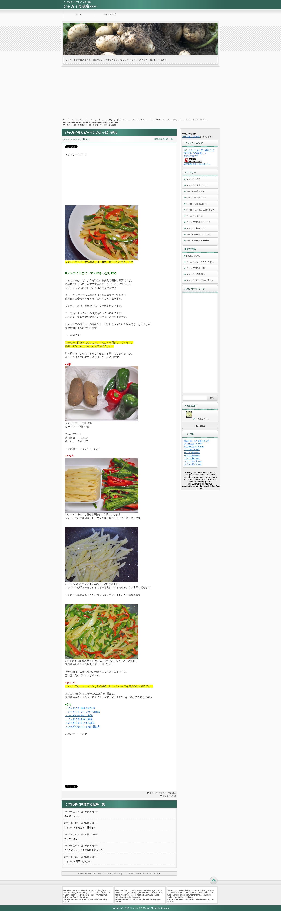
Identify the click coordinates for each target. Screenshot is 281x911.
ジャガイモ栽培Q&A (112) (197, 240)
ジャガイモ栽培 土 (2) (195, 228)
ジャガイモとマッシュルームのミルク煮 (141, 873)
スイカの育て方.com (193, 444)
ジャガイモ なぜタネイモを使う (200, 262)
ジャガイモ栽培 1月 (195, 268)
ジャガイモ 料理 (77, 125)
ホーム (79, 14)
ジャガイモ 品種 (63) (195, 191)
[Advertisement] (140, 91)
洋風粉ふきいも (72, 816)
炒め (174, 793)
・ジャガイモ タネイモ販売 (80, 722)
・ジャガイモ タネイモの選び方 (82, 726)
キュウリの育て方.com (194, 447)
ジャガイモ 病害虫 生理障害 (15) (200, 210)
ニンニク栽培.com (192, 458)
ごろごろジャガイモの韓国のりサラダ (83, 850)
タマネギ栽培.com (192, 455)
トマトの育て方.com (193, 461)
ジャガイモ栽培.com (80, 6)
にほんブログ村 (191, 156)
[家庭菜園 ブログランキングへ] (193, 162)
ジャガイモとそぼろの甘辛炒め (80, 827)
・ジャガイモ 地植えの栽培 (80, 708)
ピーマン (168, 793)
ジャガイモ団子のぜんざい (78, 861)
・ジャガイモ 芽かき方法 (79, 715)
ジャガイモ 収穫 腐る (195, 274)
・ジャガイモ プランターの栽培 (82, 711)
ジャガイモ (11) (193, 179)
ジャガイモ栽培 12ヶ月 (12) (198, 222)
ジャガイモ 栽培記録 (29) (197, 204)
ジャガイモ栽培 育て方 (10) (198, 234)
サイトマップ (109, 14)
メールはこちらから (191, 136)
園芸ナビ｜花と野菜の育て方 (196, 441)
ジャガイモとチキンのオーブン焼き (95, 873)
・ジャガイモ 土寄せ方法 (79, 719)
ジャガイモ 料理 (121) (196, 197)
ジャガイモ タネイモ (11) (197, 185)
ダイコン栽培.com (192, 452)
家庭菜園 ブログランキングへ (197, 164)
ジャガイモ (159, 793)
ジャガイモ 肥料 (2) (194, 216)
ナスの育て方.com (192, 450)
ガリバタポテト (72, 838)
